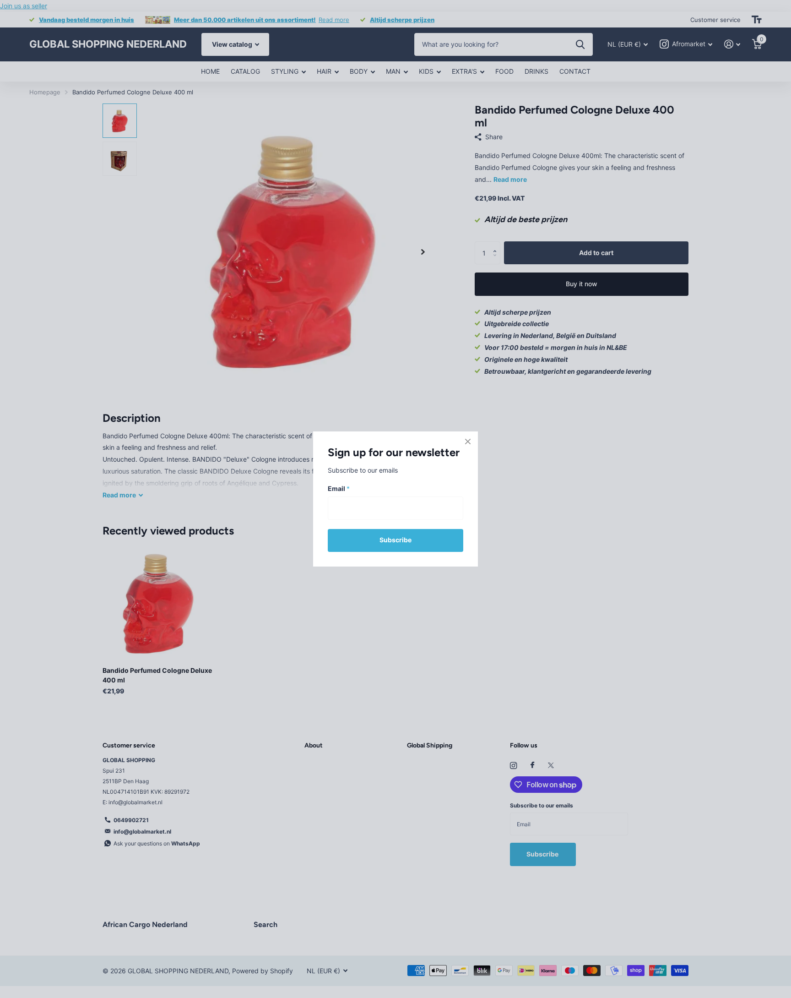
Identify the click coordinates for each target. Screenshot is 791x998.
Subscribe (395, 540)
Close (468, 441)
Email (339, 489)
